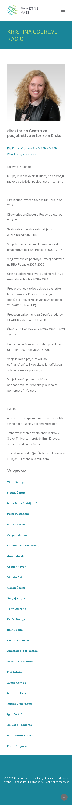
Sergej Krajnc (16, 598)
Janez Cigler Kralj (19, 703)
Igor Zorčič (14, 714)
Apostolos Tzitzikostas (22, 651)
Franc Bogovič (17, 746)
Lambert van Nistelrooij (23, 545)
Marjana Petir (16, 693)
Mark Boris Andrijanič (22, 503)
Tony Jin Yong (16, 608)
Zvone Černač (16, 682)
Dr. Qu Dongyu (16, 619)
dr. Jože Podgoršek (20, 725)
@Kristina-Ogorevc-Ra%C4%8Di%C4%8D (33, 148)
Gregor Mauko (17, 535)
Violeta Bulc (15, 577)
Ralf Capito (15, 630)
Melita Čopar (16, 492)
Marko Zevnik (16, 524)
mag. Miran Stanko (20, 735)
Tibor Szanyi (15, 482)
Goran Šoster (16, 588)
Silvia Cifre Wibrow (20, 661)
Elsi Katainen (16, 672)
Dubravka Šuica (18, 640)
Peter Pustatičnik (18, 514)
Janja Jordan (17, 556)
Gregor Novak (16, 566)
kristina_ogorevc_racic (23, 154)
